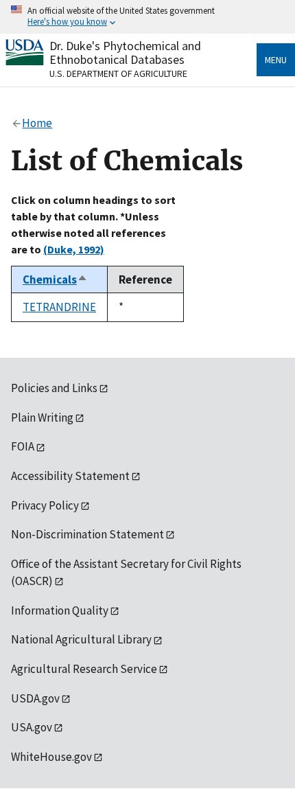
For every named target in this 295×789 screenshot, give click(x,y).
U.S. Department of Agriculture (118, 73)
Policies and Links (54, 388)
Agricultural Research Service (84, 668)
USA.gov (31, 727)
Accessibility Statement (70, 475)
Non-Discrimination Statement (87, 534)
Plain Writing (42, 417)
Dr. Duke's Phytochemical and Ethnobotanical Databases (125, 52)
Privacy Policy (45, 505)
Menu (276, 60)
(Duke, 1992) (73, 249)
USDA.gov (35, 698)
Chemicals (55, 279)
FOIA (22, 446)
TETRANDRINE (59, 307)
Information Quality (59, 610)
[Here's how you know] (147, 17)
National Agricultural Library (81, 639)
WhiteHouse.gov (51, 756)
